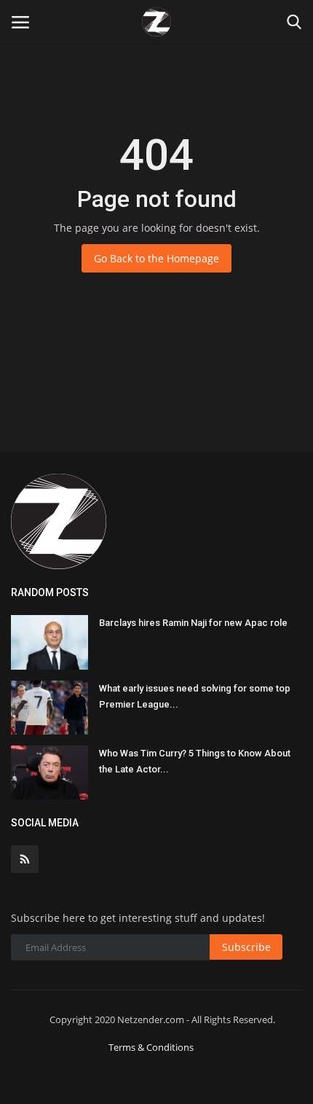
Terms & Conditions (151, 1047)
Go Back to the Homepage (156, 258)
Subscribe (246, 947)
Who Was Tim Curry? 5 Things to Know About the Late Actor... (194, 761)
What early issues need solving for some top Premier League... (194, 696)
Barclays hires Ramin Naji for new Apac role (193, 622)
